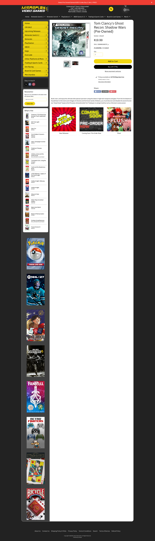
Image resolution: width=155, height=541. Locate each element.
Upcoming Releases (32, 31)
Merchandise (36, 75)
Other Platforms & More (36, 59)
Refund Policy (115, 531)
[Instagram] (33, 84)
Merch (127, 17)
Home (27, 17)
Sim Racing (29, 67)
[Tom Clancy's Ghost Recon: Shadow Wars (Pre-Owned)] (67, 64)
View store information (104, 82)
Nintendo (36, 39)
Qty (95, 51)
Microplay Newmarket (76, 535)
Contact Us (45, 531)
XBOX (36, 47)
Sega (36, 51)
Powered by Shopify (77, 537)
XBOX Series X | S (80, 17)
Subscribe (30, 103)
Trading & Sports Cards (97, 17)
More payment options (113, 71)
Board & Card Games (115, 17)
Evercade (28, 55)
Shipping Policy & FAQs (58, 531)
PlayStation (36, 43)
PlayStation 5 (67, 17)
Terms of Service (104, 531)
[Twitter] (26, 84)
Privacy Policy (72, 531)
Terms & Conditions (85, 531)
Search (95, 531)
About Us (38, 531)
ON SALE (36, 27)
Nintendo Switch (53, 17)
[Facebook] (29, 84)
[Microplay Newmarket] (35, 9)
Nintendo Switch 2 (38, 17)
